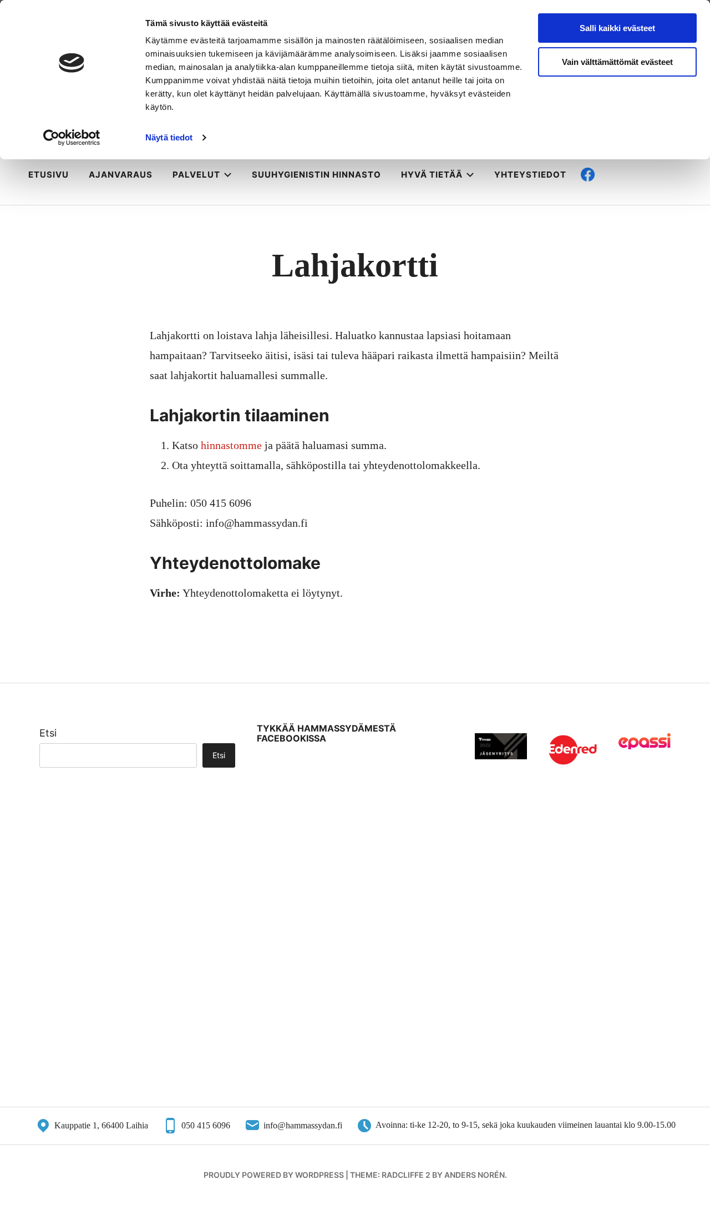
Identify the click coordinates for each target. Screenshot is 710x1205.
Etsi (48, 733)
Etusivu (48, 174)
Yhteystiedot (530, 174)
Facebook (622, 174)
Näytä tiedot (168, 137)
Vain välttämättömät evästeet (617, 62)
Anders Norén (474, 1174)
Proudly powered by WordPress (274, 1174)
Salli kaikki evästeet (617, 28)
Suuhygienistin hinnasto (316, 174)
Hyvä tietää (432, 174)
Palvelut (196, 174)
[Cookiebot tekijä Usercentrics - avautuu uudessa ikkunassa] (71, 137)
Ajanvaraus (121, 174)
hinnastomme (231, 445)
